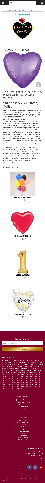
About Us (22, 420)
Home (5, 41)
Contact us (22, 425)
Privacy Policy (5, 480)
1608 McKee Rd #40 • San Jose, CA (22, 10)
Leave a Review (22, 438)
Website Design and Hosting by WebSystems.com (32, 478)
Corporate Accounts (22, 427)
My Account (22, 440)
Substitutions (22, 435)
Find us (22, 409)
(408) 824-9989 (23, 14)
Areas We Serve (22, 422)
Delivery (22, 429)
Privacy (22, 433)
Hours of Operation (23, 431)
